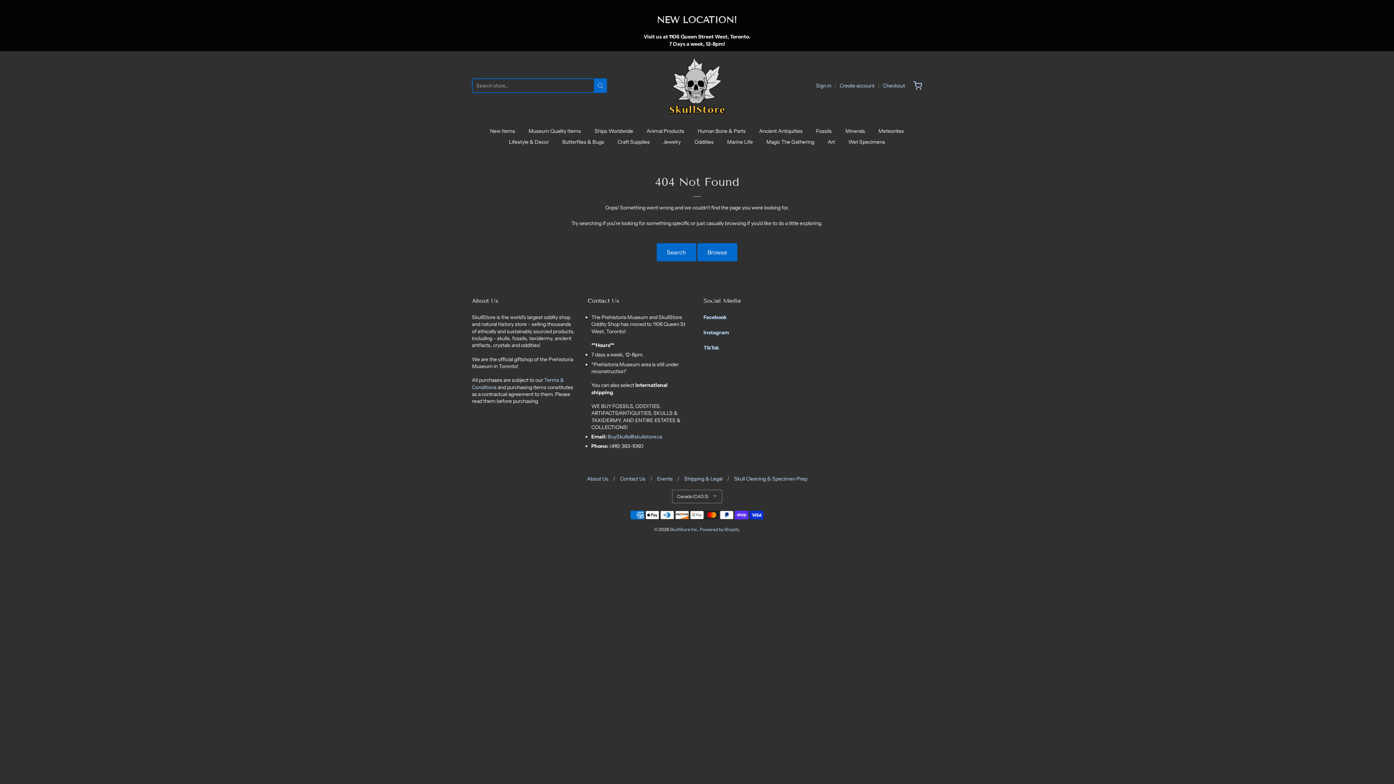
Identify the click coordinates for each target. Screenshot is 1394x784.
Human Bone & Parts (722, 131)
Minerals (855, 131)
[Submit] (600, 85)
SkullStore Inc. (684, 529)
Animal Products (665, 131)
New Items (502, 131)
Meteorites (891, 131)
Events (665, 478)
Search (676, 252)
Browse (717, 252)
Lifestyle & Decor (529, 142)
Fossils (824, 131)
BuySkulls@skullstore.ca (635, 436)
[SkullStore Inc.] (697, 86)
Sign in (823, 85)
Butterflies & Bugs (583, 142)
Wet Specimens (866, 142)
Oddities (704, 142)
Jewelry (672, 142)
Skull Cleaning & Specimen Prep (770, 478)
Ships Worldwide (614, 131)
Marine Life (740, 142)
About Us (597, 478)
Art (831, 142)
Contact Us (632, 478)
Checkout (894, 85)
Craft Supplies (633, 142)
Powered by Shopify (719, 529)
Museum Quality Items (555, 131)
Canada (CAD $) (693, 496)
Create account (857, 85)
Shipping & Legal (703, 478)
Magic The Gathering (790, 142)
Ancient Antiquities (781, 131)
